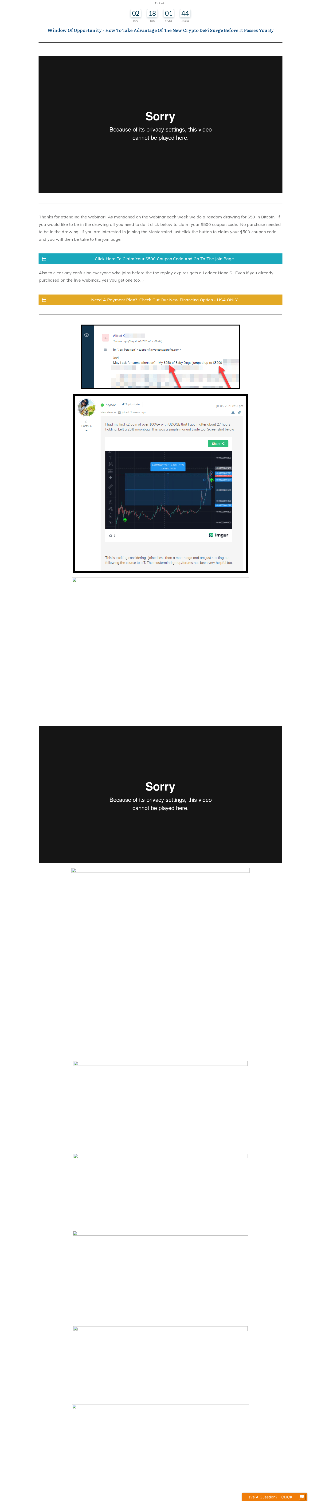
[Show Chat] (302, 1497)
